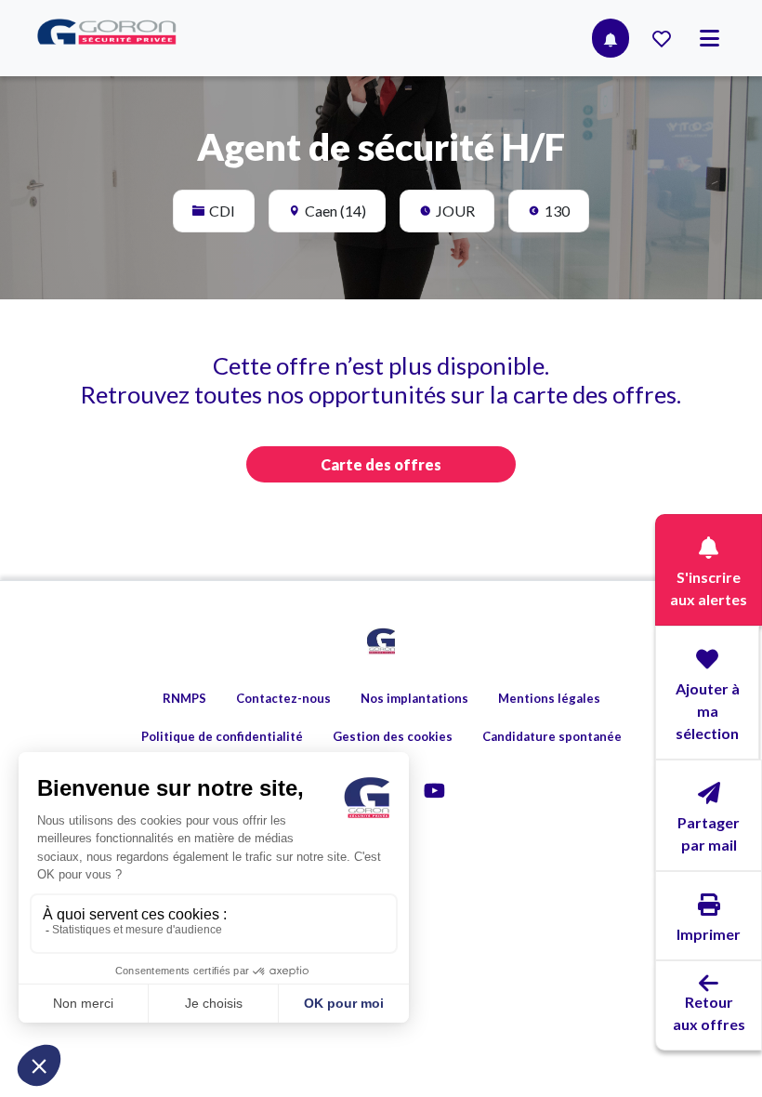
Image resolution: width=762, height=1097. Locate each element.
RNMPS (184, 698)
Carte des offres (381, 464)
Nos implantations (414, 698)
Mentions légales (549, 698)
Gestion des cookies (393, 736)
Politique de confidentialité (222, 736)
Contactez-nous (283, 698)
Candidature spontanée (552, 736)
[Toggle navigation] (709, 38)
